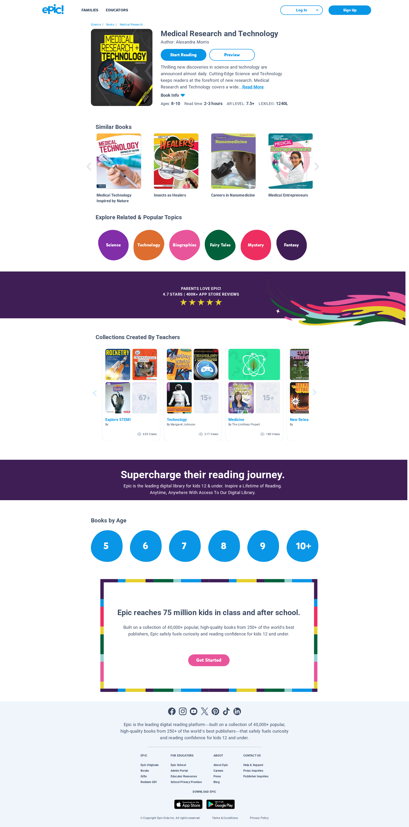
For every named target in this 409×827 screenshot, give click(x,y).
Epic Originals (150, 765)
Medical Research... (132, 24)
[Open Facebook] (172, 711)
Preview (232, 55)
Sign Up (350, 10)
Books (110, 24)
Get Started (208, 660)
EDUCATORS (117, 10)
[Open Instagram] (183, 711)
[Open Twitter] (204, 711)
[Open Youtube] (193, 711)
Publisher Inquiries (255, 776)
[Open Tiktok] (226, 711)
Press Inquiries (253, 770)
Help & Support (253, 765)
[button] (131, 393)
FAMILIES (89, 10)
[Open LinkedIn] (237, 711)
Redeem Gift (149, 782)
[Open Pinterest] (215, 711)
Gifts (144, 776)
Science (96, 24)
